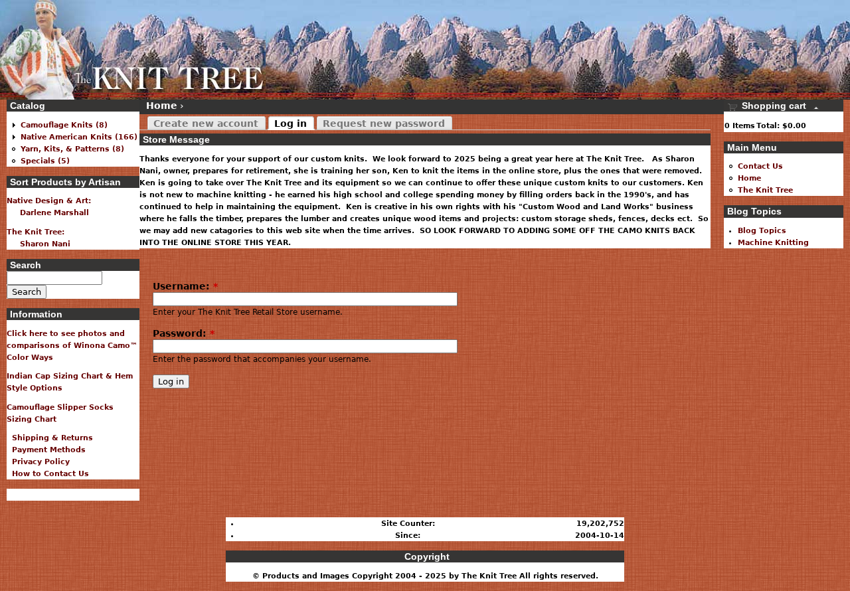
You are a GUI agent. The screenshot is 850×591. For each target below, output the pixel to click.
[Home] (133, 50)
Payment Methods (46, 450)
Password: (183, 333)
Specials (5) (45, 161)
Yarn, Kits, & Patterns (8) (72, 149)
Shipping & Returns (50, 438)
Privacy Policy (38, 461)
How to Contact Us (48, 473)
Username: (185, 286)
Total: (768, 125)
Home (161, 105)
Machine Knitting (773, 242)
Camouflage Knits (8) (64, 125)
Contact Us (760, 166)
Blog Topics (762, 230)
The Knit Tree (765, 190)
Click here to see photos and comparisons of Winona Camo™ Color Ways (72, 345)
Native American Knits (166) (79, 137)
